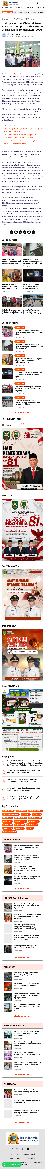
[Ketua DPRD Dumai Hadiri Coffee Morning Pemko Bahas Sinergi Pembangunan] (8, 1034)
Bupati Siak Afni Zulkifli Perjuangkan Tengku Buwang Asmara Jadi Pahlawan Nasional (10, 287)
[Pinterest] (29, 232)
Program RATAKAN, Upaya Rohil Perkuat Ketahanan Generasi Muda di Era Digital (22, 780)
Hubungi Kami (14, 1164)
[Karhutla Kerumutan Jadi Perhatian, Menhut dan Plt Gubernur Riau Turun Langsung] (12, 300)
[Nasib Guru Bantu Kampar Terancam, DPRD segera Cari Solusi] (8, 1055)
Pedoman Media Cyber (18, 1158)
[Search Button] (37, 3)
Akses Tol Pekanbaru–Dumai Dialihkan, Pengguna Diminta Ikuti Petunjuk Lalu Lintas (32, 312)
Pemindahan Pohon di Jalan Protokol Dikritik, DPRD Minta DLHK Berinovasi (27, 1044)
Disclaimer (32, 1158)
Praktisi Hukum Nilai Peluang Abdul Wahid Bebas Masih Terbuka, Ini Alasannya (27, 916)
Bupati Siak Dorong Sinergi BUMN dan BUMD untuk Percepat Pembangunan (23, 789)
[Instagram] (12, 1149)
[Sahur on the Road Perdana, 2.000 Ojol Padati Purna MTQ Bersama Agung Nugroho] (8, 997)
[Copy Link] (11, 232)
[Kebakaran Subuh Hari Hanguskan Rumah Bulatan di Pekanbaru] (8, 986)
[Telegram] (24, 232)
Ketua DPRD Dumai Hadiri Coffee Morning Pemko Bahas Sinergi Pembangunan (26, 1033)
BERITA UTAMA (7, 8)
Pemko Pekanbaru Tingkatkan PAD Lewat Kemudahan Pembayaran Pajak (27, 1065)
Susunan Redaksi (28, 1154)
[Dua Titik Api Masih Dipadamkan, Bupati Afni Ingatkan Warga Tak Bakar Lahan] (12, 249)
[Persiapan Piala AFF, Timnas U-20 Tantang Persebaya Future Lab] (8, 1114)
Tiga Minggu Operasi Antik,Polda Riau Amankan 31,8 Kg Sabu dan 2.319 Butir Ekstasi (26, 937)
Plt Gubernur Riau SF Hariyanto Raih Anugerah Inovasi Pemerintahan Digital (32, 287)
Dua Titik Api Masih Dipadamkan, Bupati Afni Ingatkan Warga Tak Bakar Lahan (11, 261)
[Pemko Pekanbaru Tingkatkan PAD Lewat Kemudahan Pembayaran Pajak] (8, 1066)
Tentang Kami (15, 1154)
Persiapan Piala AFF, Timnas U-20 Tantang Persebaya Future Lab (26, 1112)
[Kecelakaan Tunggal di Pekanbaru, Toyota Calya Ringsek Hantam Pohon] (8, 976)
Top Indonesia (34, 1162)
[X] (20, 232)
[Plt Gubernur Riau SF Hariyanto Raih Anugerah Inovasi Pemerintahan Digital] (33, 275)
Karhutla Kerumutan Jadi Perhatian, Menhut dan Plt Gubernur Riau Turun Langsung (12, 312)
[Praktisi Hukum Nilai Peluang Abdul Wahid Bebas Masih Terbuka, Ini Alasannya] (8, 917)
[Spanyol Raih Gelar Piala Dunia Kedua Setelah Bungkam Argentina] (8, 1093)
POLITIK (30, 8)
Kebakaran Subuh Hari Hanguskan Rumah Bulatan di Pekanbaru (27, 984)
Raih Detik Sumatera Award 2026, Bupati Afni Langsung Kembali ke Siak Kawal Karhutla (33, 261)
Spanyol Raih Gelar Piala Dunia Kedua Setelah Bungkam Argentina (27, 1091)
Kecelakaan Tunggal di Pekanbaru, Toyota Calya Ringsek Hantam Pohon (27, 975)
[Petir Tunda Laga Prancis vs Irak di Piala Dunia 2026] (8, 1103)
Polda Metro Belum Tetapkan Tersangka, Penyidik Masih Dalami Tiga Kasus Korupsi (27, 906)
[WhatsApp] (33, 232)
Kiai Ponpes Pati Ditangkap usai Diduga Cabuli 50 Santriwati (26, 947)
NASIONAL (20, 8)
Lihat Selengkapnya (21, 412)
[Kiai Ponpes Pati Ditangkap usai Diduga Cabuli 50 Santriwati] (8, 949)
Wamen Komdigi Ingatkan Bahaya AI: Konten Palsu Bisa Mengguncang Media (27, 1006)
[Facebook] (16, 232)
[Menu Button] (42, 3)
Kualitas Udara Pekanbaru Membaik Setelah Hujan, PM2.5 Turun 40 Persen (23, 771)
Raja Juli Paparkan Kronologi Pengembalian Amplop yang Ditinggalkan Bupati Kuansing (25, 927)
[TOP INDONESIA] (10, 3)
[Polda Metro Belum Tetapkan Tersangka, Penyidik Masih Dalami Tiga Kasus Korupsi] (8, 907)
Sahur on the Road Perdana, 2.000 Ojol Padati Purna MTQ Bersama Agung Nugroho (27, 996)
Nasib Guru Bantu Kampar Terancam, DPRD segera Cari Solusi (27, 1053)
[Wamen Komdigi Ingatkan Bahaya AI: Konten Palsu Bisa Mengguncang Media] (8, 1007)
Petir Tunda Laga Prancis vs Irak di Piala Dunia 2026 (27, 1101)
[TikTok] (22, 1149)
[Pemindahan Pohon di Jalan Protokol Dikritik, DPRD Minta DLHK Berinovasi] (8, 1045)
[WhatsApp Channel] (33, 1149)
